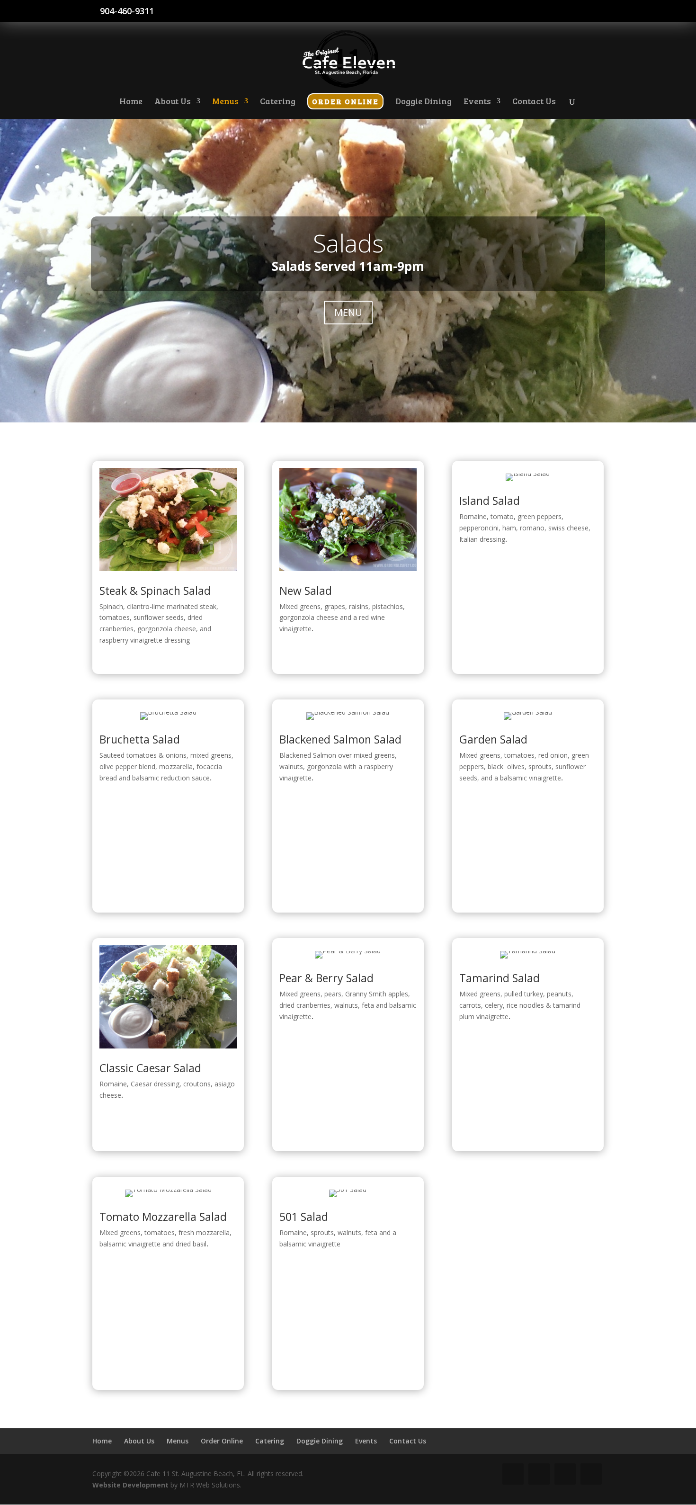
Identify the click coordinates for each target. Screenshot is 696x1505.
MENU (348, 312)
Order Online (222, 1440)
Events (366, 1440)
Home (102, 1440)
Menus (177, 1440)
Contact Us (407, 1440)
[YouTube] (588, 14)
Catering (269, 1440)
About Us (139, 1440)
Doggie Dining (319, 1440)
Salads (348, 243)
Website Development (130, 1484)
